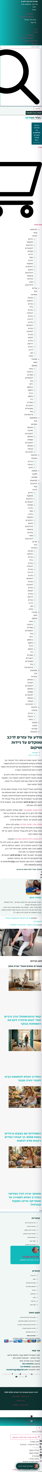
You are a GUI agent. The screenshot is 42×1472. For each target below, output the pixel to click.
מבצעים (33, 480)
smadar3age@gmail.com (17, 1369)
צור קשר (33, 23)
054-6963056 (28, 1364)
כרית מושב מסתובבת (32, 810)
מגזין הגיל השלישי (30, 20)
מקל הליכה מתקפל (30, 260)
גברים (30, 461)
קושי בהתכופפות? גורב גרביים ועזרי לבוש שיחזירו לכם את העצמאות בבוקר (22, 1020)
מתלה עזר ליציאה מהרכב (31, 824)
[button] (21, 25)
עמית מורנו (17, 1470)
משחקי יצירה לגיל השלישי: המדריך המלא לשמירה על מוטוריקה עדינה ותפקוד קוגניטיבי (24, 1199)
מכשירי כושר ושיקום (34, 362)
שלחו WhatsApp (31, 1424)
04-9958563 (25, 1367)
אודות (34, 10)
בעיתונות (30, 14)
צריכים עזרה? (30, 1257)
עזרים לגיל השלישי (34, 291)
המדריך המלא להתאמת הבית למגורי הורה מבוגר (23, 1078)
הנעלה (30, 464)
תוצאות (37, 109)
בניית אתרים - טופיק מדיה (20, 1396)
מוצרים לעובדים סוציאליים (29, 405)
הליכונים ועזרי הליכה (33, 232)
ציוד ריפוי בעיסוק (30, 384)
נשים (31, 467)
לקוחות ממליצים (27, 17)
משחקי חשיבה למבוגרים (29, 430)
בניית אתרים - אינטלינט (20, 1405)
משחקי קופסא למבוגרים (29, 439)
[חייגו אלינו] (31, 1416)
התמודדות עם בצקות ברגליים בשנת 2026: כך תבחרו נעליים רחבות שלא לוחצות (23, 1137)
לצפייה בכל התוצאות (33, 113)
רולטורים (29, 266)
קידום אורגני (20, 1401)
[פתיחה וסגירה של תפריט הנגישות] (39, 1428)
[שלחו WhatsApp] (31, 1421)
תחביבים (29, 452)
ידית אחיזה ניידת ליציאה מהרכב (28, 839)
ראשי (34, 7)
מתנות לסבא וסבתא (34, 474)
